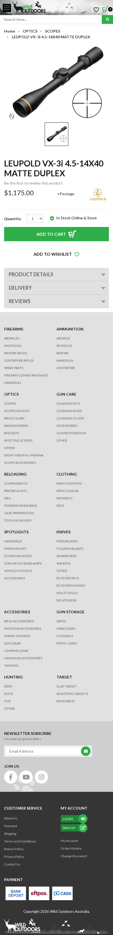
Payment (10, 826)
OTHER (9, 448)
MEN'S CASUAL (67, 491)
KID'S (60, 506)
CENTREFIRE (65, 368)
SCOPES (10, 403)
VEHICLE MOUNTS (18, 571)
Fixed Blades (67, 541)
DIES (7, 498)
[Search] (107, 19)
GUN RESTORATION (71, 433)
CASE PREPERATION (19, 513)
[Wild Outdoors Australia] (60, 8)
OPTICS (11, 394)
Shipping (10, 834)
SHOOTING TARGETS (72, 694)
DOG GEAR (12, 643)
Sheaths (63, 563)
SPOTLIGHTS (16, 532)
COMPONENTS (15, 483)
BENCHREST (65, 701)
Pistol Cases (66, 643)
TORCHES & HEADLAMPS (22, 563)
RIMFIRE (62, 353)
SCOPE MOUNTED (18, 556)
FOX (7, 701)
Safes (61, 621)
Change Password (74, 856)
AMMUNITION (69, 329)
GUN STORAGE (70, 611)
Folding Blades (69, 548)
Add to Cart (51, 234)
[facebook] (10, 777)
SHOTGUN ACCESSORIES (22, 628)
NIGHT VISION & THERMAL (24, 455)
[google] (26, 777)
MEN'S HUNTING (69, 483)
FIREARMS (13, 329)
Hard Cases (65, 628)
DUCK (8, 694)
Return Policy (14, 849)
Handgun (12, 383)
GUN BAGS (64, 636)
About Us (11, 818)
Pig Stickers (66, 600)
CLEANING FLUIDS (70, 418)
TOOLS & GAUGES (17, 520)
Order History (71, 848)
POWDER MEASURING (21, 506)
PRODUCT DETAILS (31, 274)
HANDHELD (13, 541)
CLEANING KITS (68, 403)
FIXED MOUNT (15, 548)
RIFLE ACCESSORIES (19, 621)
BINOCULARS (14, 418)
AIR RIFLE (63, 338)
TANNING (11, 665)
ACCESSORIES (66, 426)
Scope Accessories (20, 463)
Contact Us (12, 864)
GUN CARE (66, 394)
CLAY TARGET (66, 686)
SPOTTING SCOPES (18, 440)
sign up (69, 828)
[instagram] (41, 777)
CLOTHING (66, 474)
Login (68, 819)
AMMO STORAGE (17, 636)
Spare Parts (13, 368)
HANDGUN (64, 360)
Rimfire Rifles (15, 353)
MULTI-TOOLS (66, 593)
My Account (69, 841)
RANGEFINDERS (16, 426)
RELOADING (15, 474)
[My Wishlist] (96, 10)
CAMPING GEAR (16, 651)
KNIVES (63, 532)
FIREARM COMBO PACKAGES (26, 375)
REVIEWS (19, 301)
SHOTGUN (64, 346)
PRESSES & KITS (15, 491)
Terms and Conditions (20, 841)
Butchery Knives (70, 585)
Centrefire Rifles (18, 360)
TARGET (64, 677)
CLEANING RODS (69, 411)
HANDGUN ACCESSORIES (23, 658)
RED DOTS (11, 433)
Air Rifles (11, 338)
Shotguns (12, 346)
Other (61, 571)
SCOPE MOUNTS (16, 411)
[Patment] (15, 893)
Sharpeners (66, 556)
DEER (8, 686)
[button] (56, 254)
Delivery (20, 288)
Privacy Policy (14, 857)
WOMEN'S (64, 498)
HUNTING (13, 677)
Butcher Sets (67, 578)
